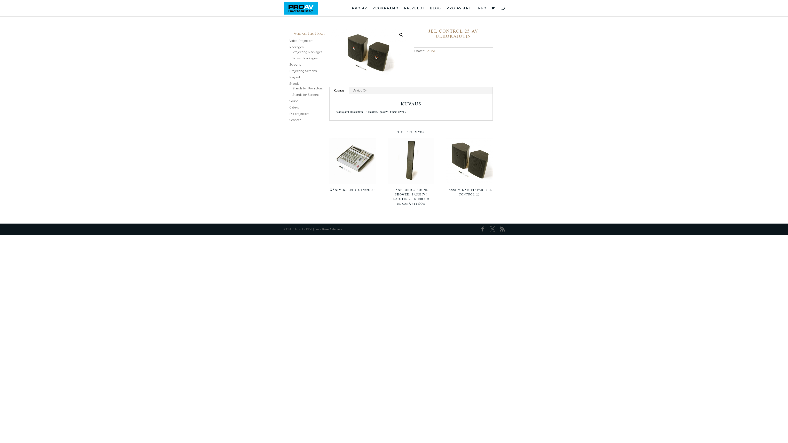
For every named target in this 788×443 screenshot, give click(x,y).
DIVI (309, 229)
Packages (296, 47)
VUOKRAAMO (386, 8)
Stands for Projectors (307, 88)
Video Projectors (301, 41)
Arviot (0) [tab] (360, 90)
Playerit (294, 77)
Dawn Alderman (332, 229)
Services (295, 120)
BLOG (435, 8)
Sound (430, 51)
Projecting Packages (307, 52)
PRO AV (359, 8)
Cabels (294, 107)
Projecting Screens (303, 71)
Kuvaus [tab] (339, 90)
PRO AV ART (459, 8)
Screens (295, 64)
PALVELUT (414, 8)
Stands (294, 84)
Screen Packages (304, 58)
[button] (401, 35)
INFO (481, 8)
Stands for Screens (305, 95)
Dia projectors (299, 114)
